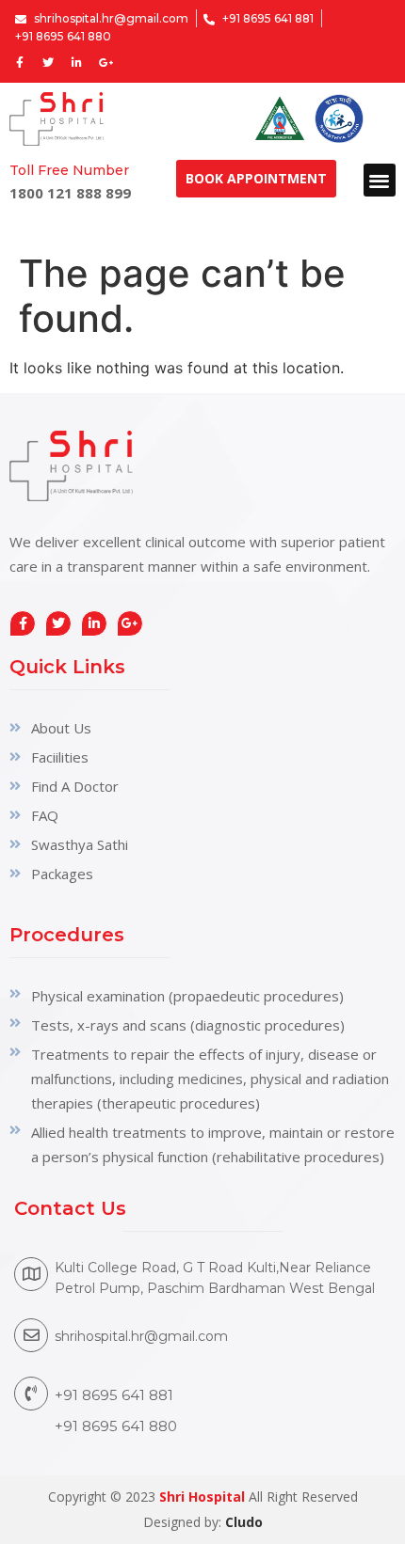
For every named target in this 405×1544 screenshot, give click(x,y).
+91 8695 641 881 (114, 1395)
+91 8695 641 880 (116, 1426)
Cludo (244, 1522)
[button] (380, 180)
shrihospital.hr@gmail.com (141, 1336)
